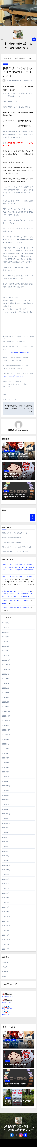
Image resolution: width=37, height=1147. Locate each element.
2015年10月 (6, 926)
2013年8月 (5, 944)
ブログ (5, 64)
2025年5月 (6, 693)
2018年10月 (6, 786)
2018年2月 (5, 804)
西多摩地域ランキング (8, 996)
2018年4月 (5, 795)
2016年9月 (5, 874)
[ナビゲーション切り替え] (2, 39)
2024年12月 (6, 711)
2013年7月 (5, 949)
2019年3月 (5, 772)
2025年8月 (6, 679)
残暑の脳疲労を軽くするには (14, 474)
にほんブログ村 (7, 1009)
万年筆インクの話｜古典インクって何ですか (16, 600)
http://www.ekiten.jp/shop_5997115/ (13, 376)
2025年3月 (6, 702)
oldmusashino (14, 80)
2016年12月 (6, 860)
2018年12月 (6, 781)
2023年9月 (6, 725)
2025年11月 (6, 665)
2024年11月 (6, 716)
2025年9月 (6, 674)
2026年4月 (6, 641)
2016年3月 (5, 902)
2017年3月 (5, 851)
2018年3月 (5, 800)
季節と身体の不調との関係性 (14, 494)
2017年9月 (5, 828)
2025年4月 (6, 697)
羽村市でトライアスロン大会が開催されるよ (16, 547)
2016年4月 (5, 898)
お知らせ (5, 962)
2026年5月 (6, 637)
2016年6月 (5, 888)
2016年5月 (5, 893)
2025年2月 (6, 707)
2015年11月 (6, 921)
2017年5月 (5, 846)
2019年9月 (5, 758)
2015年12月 (6, 916)
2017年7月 (5, 837)
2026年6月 (6, 632)
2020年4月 (6, 753)
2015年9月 (5, 930)
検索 (4, 510)
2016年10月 (6, 870)
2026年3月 (6, 646)
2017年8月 (5, 832)
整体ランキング (6, 1002)
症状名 (13, 451)
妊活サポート (6, 972)
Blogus (28, 1142)
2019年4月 (5, 767)
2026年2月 (6, 651)
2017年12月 (6, 814)
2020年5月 (6, 749)
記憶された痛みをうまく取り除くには (18, 454)
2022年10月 (6, 735)
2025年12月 (6, 660)
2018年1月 (5, 809)
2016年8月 (5, 879)
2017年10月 (6, 823)
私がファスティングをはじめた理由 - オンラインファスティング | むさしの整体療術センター (18, 569)
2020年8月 (6, 744)
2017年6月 (5, 842)
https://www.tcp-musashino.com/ (20, 352)
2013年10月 (6, 940)
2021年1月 (5, 739)
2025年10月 (6, 669)
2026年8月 (6, 623)
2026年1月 (5, 655)
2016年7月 (5, 884)
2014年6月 (5, 935)
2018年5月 (5, 790)
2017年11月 (6, 818)
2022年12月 (6, 730)
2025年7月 (6, 683)
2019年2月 (5, 776)
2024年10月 (6, 721)
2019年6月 (5, 762)
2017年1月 (5, 856)
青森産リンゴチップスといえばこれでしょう (16, 591)
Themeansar (18, 1144)
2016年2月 (5, 907)
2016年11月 (6, 865)
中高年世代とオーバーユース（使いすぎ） (16, 552)
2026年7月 (6, 627)
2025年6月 (6, 688)
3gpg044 (5, 603)
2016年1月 (5, 912)
